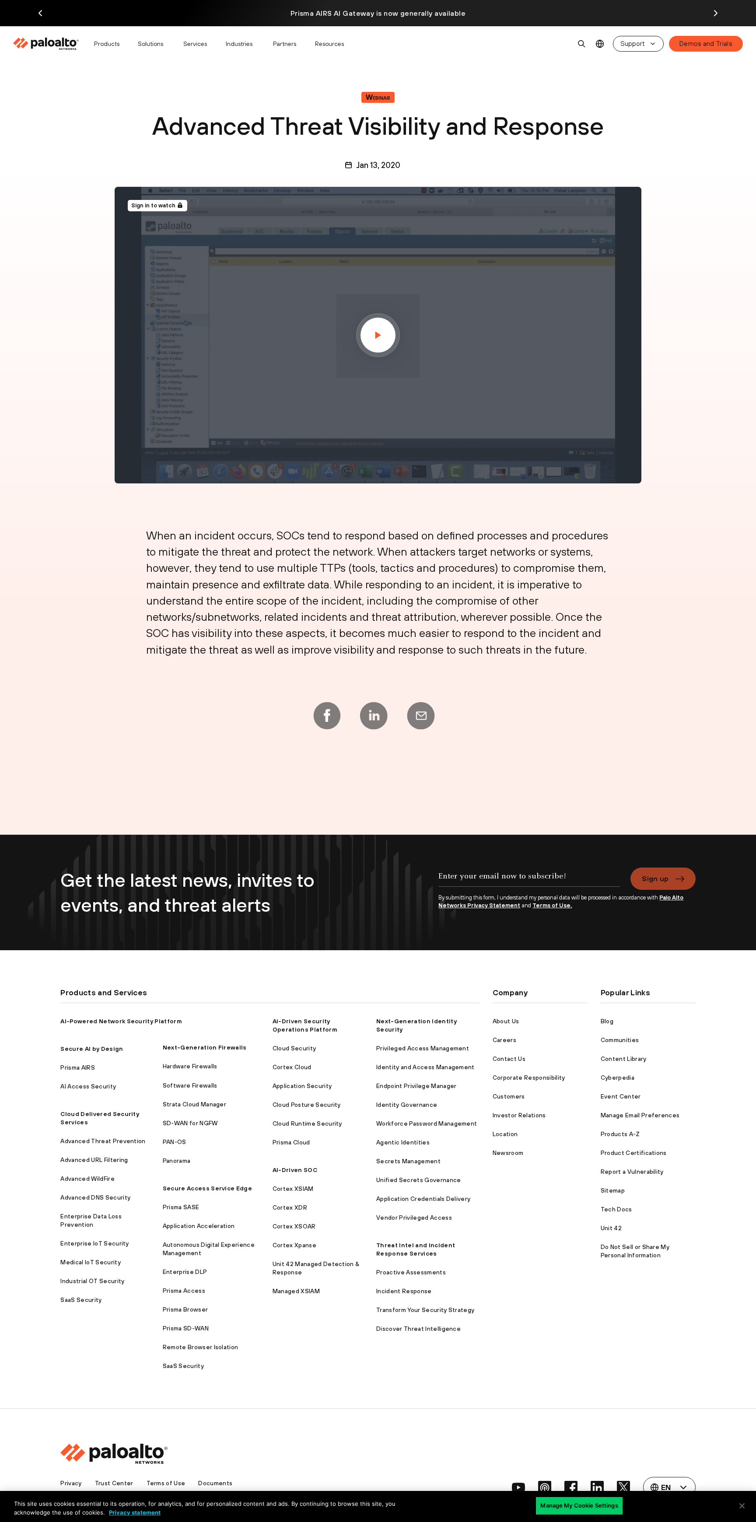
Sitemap (613, 1190)
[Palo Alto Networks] (46, 44)
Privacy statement (135, 1512)
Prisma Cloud (291, 1142)
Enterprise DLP (185, 1271)
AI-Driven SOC (295, 1169)
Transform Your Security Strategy (425, 1309)
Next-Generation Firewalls (205, 1047)
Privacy (70, 1483)
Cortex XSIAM (293, 1188)
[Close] (742, 1505)
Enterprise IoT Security (94, 1243)
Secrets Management (408, 1161)
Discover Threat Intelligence (418, 1328)
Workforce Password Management (426, 1123)
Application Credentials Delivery (423, 1198)
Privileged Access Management (422, 1048)
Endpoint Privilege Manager (416, 1085)
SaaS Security (81, 1299)
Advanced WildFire (87, 1178)
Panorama (177, 1160)
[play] (378, 335)
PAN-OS (174, 1141)
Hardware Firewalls (190, 1066)
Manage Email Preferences (640, 1115)
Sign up (655, 878)
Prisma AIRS (77, 1067)
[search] (582, 43)
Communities (620, 1039)
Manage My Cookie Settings (579, 1505)
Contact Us (509, 1058)
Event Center (621, 1096)
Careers (504, 1039)
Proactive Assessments (411, 1272)
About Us (506, 1021)
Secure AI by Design (91, 1048)
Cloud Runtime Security (307, 1123)
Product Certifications (634, 1152)
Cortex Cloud (292, 1067)
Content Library (624, 1058)
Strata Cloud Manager (194, 1104)
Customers (509, 1096)
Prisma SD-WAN (186, 1328)
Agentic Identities (403, 1142)
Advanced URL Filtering (94, 1159)
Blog (607, 1021)
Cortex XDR (290, 1207)
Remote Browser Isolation (200, 1347)
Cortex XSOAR (294, 1226)
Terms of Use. (552, 905)
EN (600, 44)
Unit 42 (611, 1228)
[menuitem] (49, 44)
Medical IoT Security (90, 1262)
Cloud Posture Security (307, 1104)
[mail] (421, 716)
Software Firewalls (190, 1085)
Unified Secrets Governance (418, 1179)
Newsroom (508, 1152)
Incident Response (403, 1291)
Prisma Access (184, 1290)
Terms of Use (166, 1483)
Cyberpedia (617, 1077)
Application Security (302, 1085)
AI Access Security (88, 1086)
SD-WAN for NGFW (190, 1123)
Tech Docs (616, 1209)
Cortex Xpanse (294, 1245)
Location (505, 1133)
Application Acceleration (199, 1225)
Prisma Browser (185, 1309)
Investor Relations (519, 1115)
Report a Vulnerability (632, 1171)
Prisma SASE (181, 1207)
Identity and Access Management (425, 1067)
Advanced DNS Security (95, 1197)
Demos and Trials (705, 43)
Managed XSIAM (296, 1291)
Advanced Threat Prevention (102, 1140)
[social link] (518, 1487)
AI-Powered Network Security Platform (121, 1021)
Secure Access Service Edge (207, 1188)
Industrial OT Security (92, 1280)
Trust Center (114, 1483)
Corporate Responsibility (529, 1077)
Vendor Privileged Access (414, 1217)
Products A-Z (620, 1133)
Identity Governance (406, 1104)
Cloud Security (294, 1048)
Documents (215, 1483)
